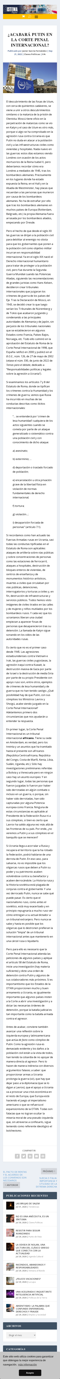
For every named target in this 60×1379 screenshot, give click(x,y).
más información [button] (27, 1364)
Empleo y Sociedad (37, 1314)
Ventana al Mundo (37, 1270)
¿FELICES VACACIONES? (28, 1278)
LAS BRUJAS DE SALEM (28, 1203)
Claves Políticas (32, 54)
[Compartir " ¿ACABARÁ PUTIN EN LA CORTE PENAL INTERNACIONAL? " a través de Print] (43, 1156)
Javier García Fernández (34, 51)
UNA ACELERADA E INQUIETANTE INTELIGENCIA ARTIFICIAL (34, 1293)
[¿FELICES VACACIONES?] (10, 1281)
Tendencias (34, 1206)
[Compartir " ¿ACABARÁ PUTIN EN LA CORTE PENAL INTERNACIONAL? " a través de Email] (36, 1156)
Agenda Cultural (36, 1256)
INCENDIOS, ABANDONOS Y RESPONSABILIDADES (30, 1266)
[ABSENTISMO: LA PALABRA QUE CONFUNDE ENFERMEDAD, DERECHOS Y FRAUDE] (10, 1308)
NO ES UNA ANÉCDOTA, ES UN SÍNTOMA (32, 1218)
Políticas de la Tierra (38, 1297)
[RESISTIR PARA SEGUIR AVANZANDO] (10, 1233)
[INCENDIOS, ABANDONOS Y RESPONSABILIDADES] (10, 1267)
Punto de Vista (35, 1236)
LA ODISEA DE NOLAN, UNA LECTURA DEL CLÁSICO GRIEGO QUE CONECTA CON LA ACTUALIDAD (32, 1249)
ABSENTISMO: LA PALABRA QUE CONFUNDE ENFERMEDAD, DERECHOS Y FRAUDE (33, 1308)
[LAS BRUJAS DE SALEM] (10, 1206)
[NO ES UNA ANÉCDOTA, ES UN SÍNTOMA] (10, 1218)
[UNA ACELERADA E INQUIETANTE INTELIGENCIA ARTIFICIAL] (10, 1294)
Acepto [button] (30, 1373)
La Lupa (32, 1282)
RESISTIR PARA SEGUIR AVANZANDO (28, 1232)
